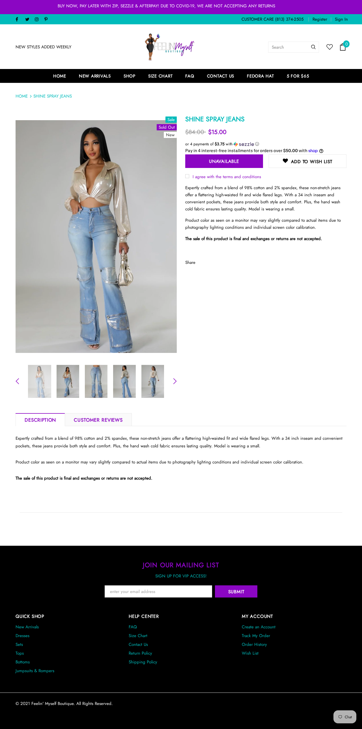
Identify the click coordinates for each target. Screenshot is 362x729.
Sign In (341, 19)
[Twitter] (28, 19)
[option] (96, 236)
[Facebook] (19, 19)
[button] (265, 144)
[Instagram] (38, 19)
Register (320, 19)
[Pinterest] (47, 19)
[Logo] (169, 47)
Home (22, 96)
